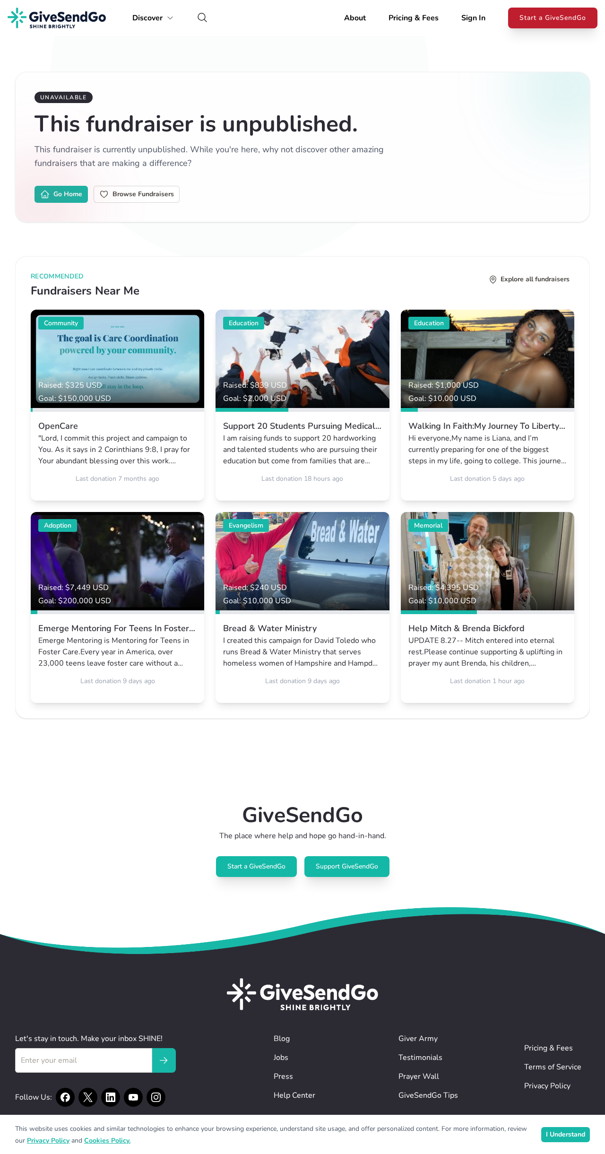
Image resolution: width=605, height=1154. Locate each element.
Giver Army (418, 1038)
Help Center (294, 1095)
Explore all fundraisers (535, 279)
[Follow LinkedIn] (110, 1097)
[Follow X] (87, 1097)
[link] (117, 405)
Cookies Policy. (107, 1140)
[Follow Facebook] (65, 1097)
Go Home (67, 194)
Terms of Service (552, 1067)
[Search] (202, 18)
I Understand (565, 1134)
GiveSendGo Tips (428, 1095)
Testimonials (420, 1057)
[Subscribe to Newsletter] (163, 1060)
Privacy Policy (547, 1086)
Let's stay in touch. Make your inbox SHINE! (89, 1038)
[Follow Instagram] (156, 1097)
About (355, 18)
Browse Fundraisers (143, 194)
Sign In (473, 18)
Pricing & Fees (414, 18)
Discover (147, 18)
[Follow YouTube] (133, 1097)
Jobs (281, 1057)
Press (283, 1076)
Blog (282, 1038)
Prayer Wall (418, 1076)
